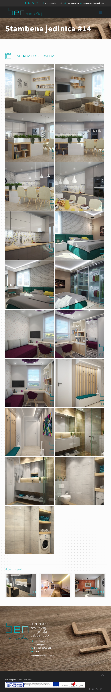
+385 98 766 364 (73, 3)
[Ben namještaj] (25, 12)
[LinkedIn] (29, 3)
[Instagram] (37, 3)
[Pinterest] (33, 3)
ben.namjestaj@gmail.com (93, 3)
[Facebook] (25, 3)
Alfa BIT (31, 679)
